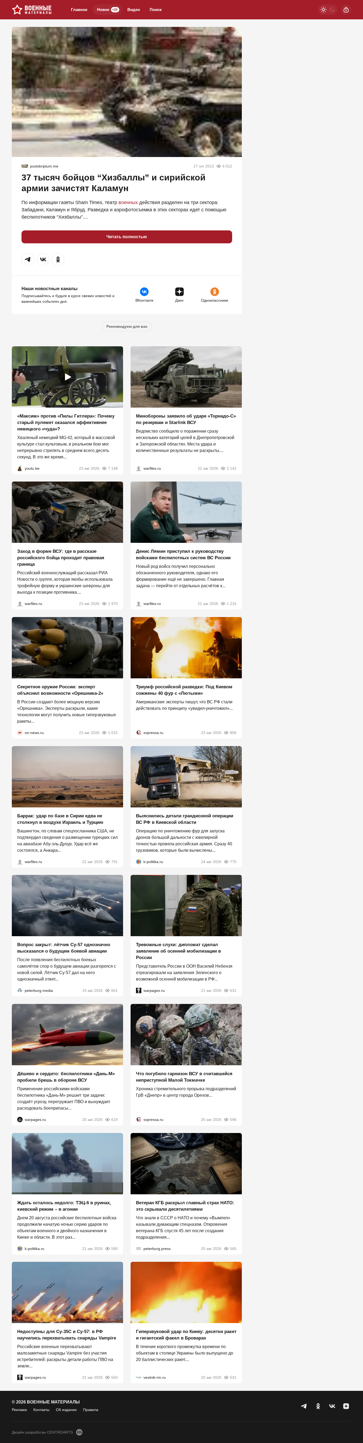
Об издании (66, 1410)
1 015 (113, 733)
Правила (90, 1410)
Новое (107, 9)
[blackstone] (24, 166)
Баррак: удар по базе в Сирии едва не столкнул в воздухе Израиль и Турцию (60, 819)
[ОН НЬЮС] (20, 732)
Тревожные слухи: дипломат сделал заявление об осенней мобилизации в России (178, 951)
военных (128, 202)
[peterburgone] (20, 1119)
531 (233, 1377)
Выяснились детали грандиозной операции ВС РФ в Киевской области (184, 819)
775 (233, 861)
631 (233, 990)
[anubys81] (20, 468)
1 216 (231, 603)
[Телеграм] (304, 1406)
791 (114, 861)
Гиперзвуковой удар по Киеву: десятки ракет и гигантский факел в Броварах (186, 1335)
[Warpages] (138, 990)
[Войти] (346, 9)
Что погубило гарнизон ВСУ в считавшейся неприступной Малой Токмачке (184, 1077)
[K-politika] (138, 861)
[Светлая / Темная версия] (327, 9)
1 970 (113, 603)
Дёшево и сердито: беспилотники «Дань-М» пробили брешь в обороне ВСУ (66, 1077)
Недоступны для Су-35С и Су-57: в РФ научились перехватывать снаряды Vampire (66, 1335)
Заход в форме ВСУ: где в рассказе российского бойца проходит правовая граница (60, 558)
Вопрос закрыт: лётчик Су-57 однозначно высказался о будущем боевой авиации (63, 948)
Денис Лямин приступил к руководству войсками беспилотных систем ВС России (183, 554)
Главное (79, 9)
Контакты (41, 1410)
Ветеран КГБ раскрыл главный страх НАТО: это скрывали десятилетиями (185, 1206)
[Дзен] (346, 1406)
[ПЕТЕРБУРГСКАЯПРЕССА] (138, 1248)
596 (233, 1119)
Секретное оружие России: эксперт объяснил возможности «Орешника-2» (60, 690)
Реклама (19, 1410)
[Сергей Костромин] (138, 468)
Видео (133, 9)
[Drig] (138, 1377)
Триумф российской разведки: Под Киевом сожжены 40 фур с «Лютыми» (184, 690)
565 (233, 1248)
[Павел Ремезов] (20, 603)
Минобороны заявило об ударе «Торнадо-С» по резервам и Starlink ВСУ (186, 419)
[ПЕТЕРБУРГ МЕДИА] (20, 990)
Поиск (156, 9)
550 (114, 1377)
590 (114, 1248)
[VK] (332, 1406)
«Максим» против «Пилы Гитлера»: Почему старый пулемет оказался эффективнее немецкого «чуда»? (65, 422)
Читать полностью (126, 236)
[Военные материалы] (32, 9)
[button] (27, 259)
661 (114, 990)
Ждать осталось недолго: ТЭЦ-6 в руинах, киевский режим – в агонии (64, 1206)
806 (233, 733)
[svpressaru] (138, 732)
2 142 (231, 468)
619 (114, 1119)
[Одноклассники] (318, 1406)
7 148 (113, 468)
